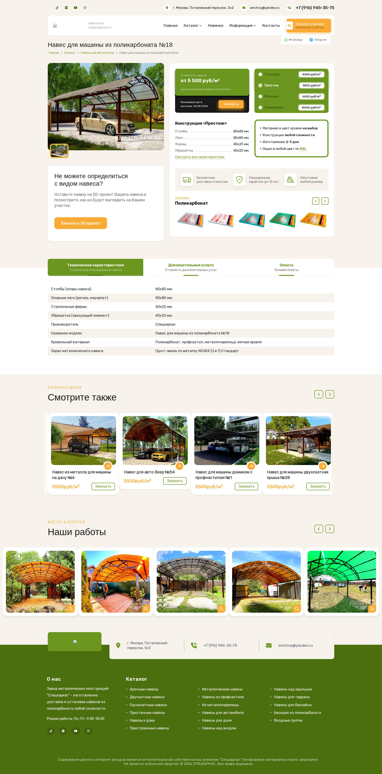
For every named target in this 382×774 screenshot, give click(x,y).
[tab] (95, 267)
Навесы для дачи (217, 720)
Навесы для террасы (292, 697)
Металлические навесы (222, 689)
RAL (303, 149)
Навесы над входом (219, 728)
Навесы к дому (142, 720)
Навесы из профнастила (223, 697)
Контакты (271, 25)
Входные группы (288, 720)
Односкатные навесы (148, 705)
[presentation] (315, 201)
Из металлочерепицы (220, 705)
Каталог (191, 25)
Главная (171, 25)
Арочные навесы (144, 689)
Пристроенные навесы (149, 728)
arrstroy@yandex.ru (264, 8)
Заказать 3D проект (81, 223)
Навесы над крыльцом (293, 689)
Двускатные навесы (147, 697)
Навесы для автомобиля (223, 713)
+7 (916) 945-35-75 (315, 7)
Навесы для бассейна (292, 705)
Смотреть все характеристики (199, 157)
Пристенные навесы (147, 713)
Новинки (215, 25)
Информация (240, 25)
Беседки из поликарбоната (297, 713)
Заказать (231, 104)
